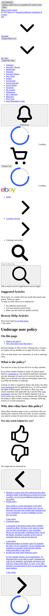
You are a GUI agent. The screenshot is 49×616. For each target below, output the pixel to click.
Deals (23, 12)
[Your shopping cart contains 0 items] (20, 164)
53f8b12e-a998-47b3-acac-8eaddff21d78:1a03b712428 (21, 5)
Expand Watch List (9, 39)
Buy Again (10, 76)
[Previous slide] (21, 479)
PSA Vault (10, 99)
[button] (24, 434)
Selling (9, 78)
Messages (10, 97)
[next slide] (21, 586)
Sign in (10, 12)
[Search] (21, 275)
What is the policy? (13, 341)
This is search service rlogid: (12, 286)
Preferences (10, 92)
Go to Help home (21, 321)
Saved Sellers (11, 85)
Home (8, 197)
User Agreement (7, 387)
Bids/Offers (10, 69)
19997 (4, 8)
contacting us (13, 374)
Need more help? (8, 321)
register (18, 12)
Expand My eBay (8, 61)
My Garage (10, 90)
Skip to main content (9, 10)
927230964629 (7, 2)
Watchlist (9, 72)
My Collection (11, 94)
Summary (10, 65)
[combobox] (12, 264)
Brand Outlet (31, 12)
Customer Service (13, 218)
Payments (10, 88)
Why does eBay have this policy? (19, 344)
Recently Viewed (13, 67)
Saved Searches (12, 83)
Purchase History (13, 74)
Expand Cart (6, 166)
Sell (2, 17)
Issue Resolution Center (15, 101)
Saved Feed (10, 81)
